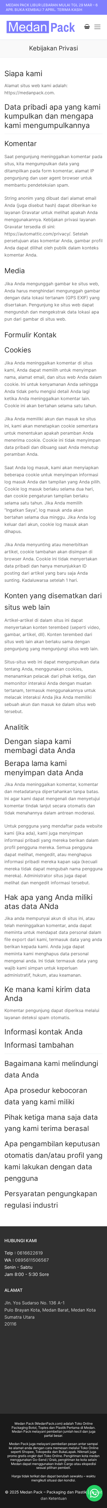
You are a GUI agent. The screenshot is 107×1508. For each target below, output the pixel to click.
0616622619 (30, 1253)
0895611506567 (32, 1260)
